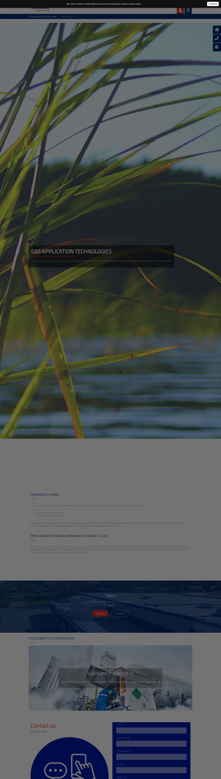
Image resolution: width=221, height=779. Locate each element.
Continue (213, 4)
